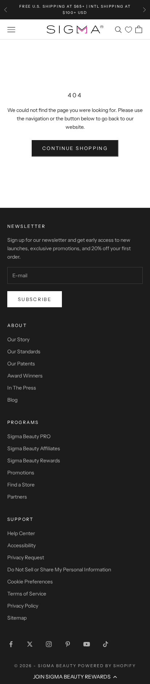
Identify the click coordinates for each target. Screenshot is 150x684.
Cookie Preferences (30, 581)
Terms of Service (26, 593)
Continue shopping (75, 148)
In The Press (21, 387)
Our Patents (21, 363)
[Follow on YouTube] (86, 644)
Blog (12, 400)
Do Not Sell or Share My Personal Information (59, 569)
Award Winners (25, 375)
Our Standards (23, 351)
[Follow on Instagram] (48, 644)
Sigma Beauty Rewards (33, 460)
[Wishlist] (128, 29)
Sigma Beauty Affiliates (33, 448)
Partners (17, 496)
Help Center (21, 533)
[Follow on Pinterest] (67, 644)
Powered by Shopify (107, 665)
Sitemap (17, 618)
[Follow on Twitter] (29, 644)
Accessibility (21, 545)
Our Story (18, 339)
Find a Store (21, 484)
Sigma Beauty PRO (29, 436)
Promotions (20, 472)
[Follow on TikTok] (105, 644)
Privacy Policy (22, 605)
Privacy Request (25, 557)
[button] (75, 676)
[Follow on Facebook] (11, 644)
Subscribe (34, 299)
